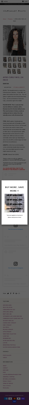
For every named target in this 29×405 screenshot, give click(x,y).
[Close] (26, 182)
